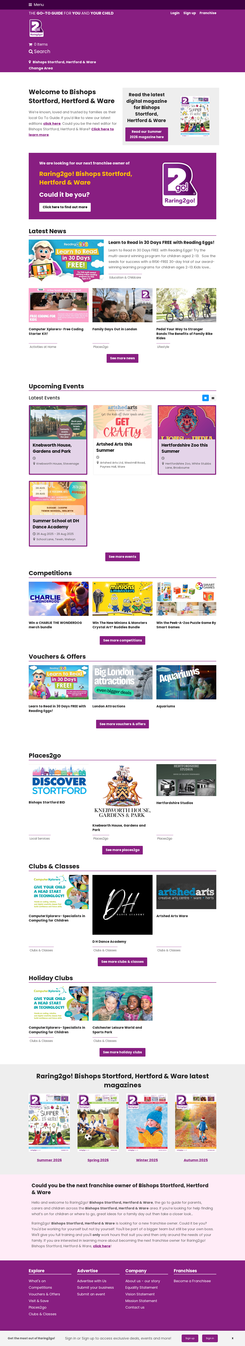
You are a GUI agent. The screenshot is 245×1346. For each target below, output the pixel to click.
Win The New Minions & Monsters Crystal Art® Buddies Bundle (119, 625)
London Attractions (108, 706)
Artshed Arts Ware (172, 916)
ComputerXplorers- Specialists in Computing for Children (57, 918)
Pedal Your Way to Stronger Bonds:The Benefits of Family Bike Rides (184, 333)
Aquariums (165, 706)
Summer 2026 (49, 1160)
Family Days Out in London (114, 329)
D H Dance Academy (109, 941)
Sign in (210, 1338)
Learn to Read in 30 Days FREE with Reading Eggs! (162, 242)
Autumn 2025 (196, 1160)
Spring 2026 (98, 1160)
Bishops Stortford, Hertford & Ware (64, 62)
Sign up (189, 1338)
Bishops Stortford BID (47, 802)
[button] (36, 4)
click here (52, 123)
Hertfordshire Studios (174, 803)
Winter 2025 (147, 1160)
